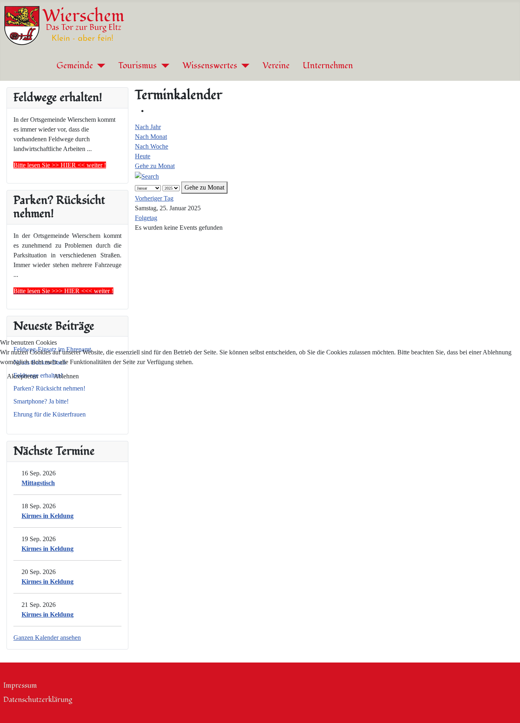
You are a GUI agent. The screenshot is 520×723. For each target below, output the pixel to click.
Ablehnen (66, 376)
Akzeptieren (22, 376)
